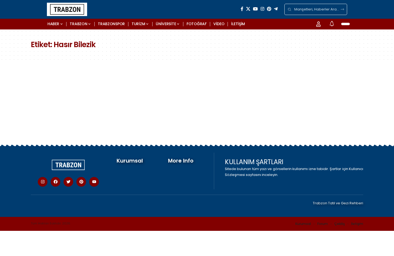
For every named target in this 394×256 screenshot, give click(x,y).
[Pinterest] (269, 9)
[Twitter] (68, 182)
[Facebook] (242, 9)
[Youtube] (94, 182)
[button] (318, 24)
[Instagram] (262, 9)
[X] (248, 9)
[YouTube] (255, 9)
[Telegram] (276, 9)
